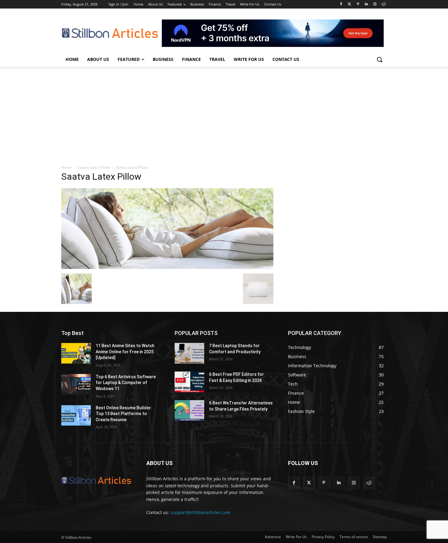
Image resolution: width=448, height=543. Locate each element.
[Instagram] (374, 4)
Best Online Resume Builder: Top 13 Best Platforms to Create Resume (124, 413)
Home (66, 167)
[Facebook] (340, 4)
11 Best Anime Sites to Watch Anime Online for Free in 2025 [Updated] (125, 351)
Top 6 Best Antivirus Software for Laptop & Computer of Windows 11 (126, 382)
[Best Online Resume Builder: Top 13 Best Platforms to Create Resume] (76, 415)
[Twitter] (349, 4)
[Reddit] (383, 4)
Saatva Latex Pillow (93, 167)
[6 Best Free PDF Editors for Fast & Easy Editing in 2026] (189, 382)
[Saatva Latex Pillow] (167, 267)
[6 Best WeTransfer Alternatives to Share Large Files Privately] (189, 410)
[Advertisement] (224, 112)
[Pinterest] (357, 4)
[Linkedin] (366, 4)
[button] (379, 59)
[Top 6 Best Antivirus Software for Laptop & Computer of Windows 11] (76, 384)
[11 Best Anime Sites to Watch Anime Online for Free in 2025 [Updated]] (76, 353)
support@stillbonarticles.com (200, 512)
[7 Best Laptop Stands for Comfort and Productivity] (189, 353)
